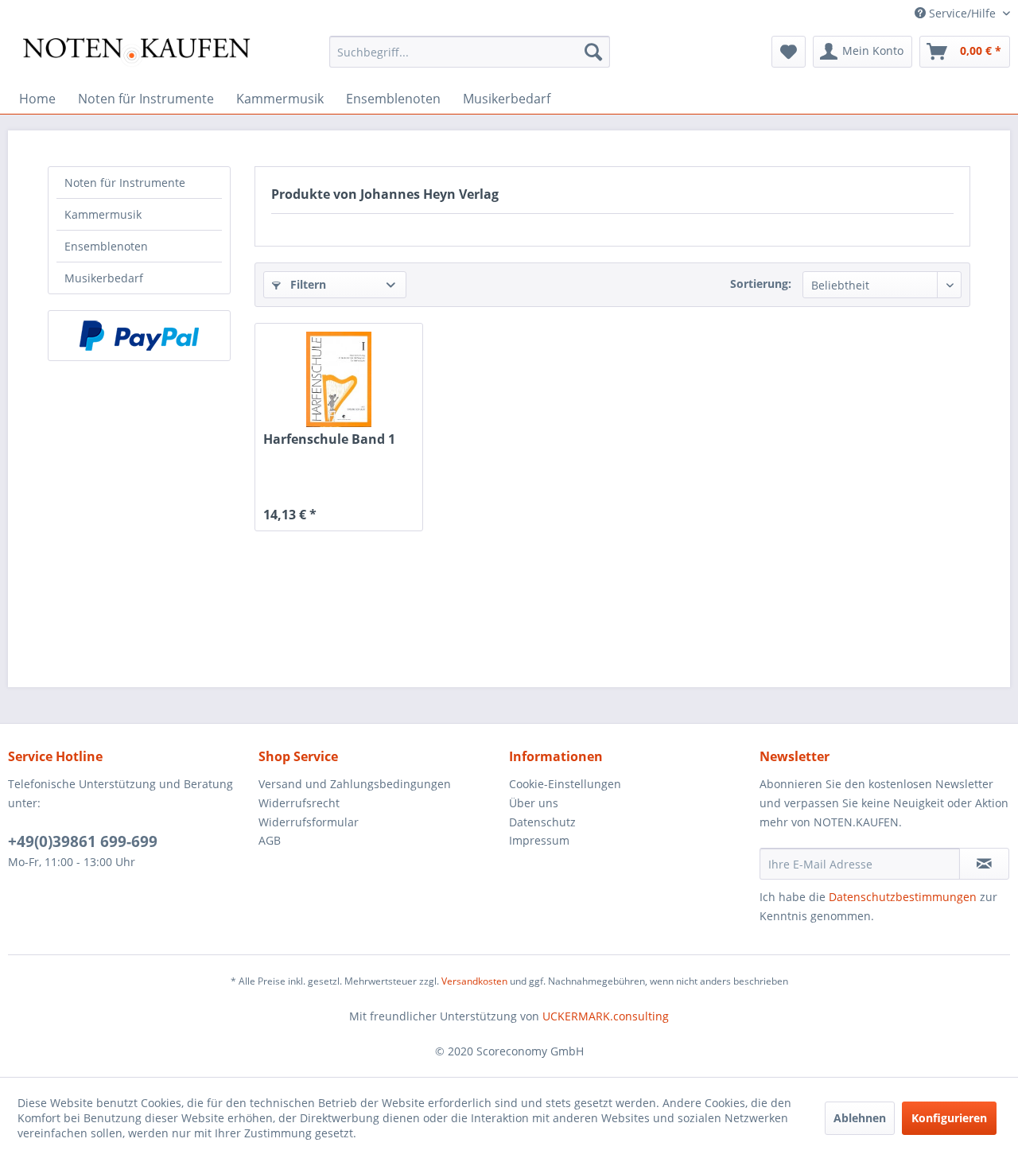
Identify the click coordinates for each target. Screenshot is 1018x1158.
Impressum (539, 840)
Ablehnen (859, 1117)
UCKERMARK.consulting (605, 1016)
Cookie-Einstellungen (565, 783)
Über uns (533, 802)
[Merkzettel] (788, 52)
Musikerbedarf (103, 278)
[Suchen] (593, 52)
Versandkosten (474, 981)
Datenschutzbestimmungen (903, 896)
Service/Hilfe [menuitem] (962, 13)
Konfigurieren (949, 1117)
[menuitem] (469, 52)
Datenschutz (542, 822)
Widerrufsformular (308, 822)
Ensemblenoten (106, 246)
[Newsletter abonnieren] (984, 864)
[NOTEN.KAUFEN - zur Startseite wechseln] (136, 56)
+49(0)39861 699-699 (82, 841)
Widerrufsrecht (299, 802)
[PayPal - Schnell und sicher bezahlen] (139, 336)
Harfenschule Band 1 (329, 439)
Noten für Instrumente (124, 182)
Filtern (306, 284)
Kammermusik (103, 214)
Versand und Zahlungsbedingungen (354, 783)
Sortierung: (760, 283)
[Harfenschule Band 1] (338, 379)
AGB (269, 840)
